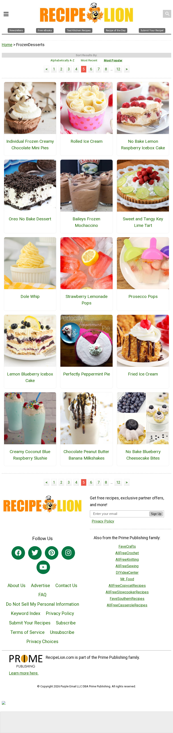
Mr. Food (127, 579)
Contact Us (66, 585)
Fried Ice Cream (143, 374)
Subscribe (66, 623)
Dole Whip (30, 296)
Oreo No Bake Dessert (30, 218)
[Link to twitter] (35, 553)
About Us (16, 585)
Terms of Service (27, 632)
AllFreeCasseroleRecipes (127, 605)
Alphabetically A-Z (62, 60)
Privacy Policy (60, 613)
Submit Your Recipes (29, 623)
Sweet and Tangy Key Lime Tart (143, 222)
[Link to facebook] (18, 553)
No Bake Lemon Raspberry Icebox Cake (143, 144)
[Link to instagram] (68, 553)
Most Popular (113, 60)
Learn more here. (24, 673)
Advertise (40, 585)
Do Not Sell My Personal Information (42, 604)
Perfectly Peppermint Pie (86, 374)
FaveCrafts (127, 546)
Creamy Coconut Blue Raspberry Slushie (30, 455)
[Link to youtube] (43, 567)
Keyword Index (25, 613)
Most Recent (89, 60)
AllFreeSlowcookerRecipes (127, 592)
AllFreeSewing (127, 566)
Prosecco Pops (143, 296)
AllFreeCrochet (127, 553)
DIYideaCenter (127, 572)
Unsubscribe (62, 632)
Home (7, 44)
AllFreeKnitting (127, 559)
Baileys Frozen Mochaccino (86, 222)
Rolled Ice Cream (86, 141)
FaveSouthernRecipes (127, 599)
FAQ (42, 594)
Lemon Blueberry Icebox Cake (30, 377)
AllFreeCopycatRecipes (127, 585)
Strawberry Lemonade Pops (86, 300)
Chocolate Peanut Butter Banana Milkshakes (86, 455)
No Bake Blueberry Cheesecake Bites (143, 455)
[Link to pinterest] (51, 553)
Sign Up (156, 514)
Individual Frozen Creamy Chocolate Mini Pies (30, 144)
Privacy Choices (42, 641)
